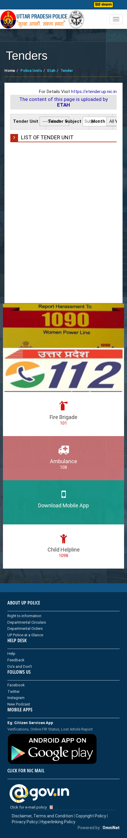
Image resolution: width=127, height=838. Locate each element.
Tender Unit (25, 121)
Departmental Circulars (26, 622)
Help (11, 653)
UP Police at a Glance (25, 635)
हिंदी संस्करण (103, 5)
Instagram (16, 697)
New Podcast (18, 704)
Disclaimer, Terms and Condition (42, 816)
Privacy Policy (25, 821)
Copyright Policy (91, 816)
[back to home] (42, 19)
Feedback (16, 660)
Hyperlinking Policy (57, 821)
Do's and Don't (19, 666)
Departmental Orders (25, 628)
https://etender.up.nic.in (94, 91)
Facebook (16, 685)
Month (98, 121)
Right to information (24, 616)
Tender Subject (65, 121)
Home (9, 70)
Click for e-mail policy (28, 807)
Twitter (13, 691)
